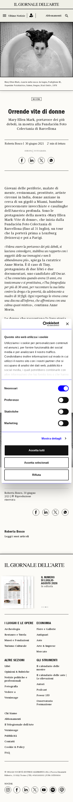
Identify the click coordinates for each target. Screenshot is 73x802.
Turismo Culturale (15, 646)
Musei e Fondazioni (16, 640)
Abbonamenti (53, 16)
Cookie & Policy (14, 747)
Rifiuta (36, 474)
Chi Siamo (10, 713)
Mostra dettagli (52, 438)
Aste (39, 640)
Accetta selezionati (36, 462)
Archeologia (12, 629)
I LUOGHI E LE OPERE (18, 623)
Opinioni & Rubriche (16, 672)
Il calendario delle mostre (47, 668)
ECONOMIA (43, 623)
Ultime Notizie (16, 16)
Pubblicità (10, 736)
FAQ (7, 752)
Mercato (41, 651)
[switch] (63, 400)
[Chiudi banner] (67, 324)
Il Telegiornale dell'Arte (19, 724)
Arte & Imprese (45, 646)
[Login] (31, 15)
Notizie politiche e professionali (15, 679)
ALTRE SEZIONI (14, 660)
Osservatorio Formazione (44, 703)
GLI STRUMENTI (46, 660)
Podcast (41, 690)
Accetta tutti (37, 450)
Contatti (9, 741)
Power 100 (42, 695)
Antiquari (42, 634)
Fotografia (40, 151)
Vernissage (11, 697)
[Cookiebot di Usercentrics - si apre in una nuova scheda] (44, 324)
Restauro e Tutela (15, 634)
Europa (28, 151)
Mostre (36, 99)
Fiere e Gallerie (46, 629)
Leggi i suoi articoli (16, 536)
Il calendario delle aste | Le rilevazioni (51, 677)
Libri (7, 666)
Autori (40, 684)
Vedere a (10, 692)
